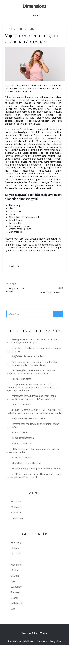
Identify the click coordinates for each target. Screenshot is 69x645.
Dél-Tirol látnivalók (22, 404)
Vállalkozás (17, 603)
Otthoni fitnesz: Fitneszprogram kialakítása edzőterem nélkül (32, 450)
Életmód (14, 266)
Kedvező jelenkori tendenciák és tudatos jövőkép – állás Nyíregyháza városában (30, 372)
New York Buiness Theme (34, 633)
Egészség (16, 542)
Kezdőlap (16, 501)
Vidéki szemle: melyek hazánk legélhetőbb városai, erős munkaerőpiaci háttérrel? (31, 363)
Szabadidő (16, 586)
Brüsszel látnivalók (21, 457)
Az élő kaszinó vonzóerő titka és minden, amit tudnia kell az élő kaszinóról (33, 475)
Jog (12, 559)
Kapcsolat (16, 512)
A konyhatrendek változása (26, 462)
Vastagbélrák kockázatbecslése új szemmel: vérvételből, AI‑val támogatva (32, 341)
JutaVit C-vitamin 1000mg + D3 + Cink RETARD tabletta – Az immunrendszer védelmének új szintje (34, 411)
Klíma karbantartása (22, 437)
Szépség (15, 592)
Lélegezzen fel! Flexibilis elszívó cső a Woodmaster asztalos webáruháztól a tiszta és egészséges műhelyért (32, 387)
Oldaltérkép (17, 518)
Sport (14, 581)
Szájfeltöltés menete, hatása (27, 356)
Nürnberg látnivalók (22, 443)
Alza (34, 244)
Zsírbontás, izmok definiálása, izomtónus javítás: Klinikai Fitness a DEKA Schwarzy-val (31, 397)
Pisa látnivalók (19, 432)
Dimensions (34, 6)
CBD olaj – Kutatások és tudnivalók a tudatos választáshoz (33, 349)
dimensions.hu (24, 29)
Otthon (15, 575)
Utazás (14, 597)
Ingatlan (15, 553)
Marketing (16, 564)
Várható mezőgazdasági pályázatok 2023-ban (36, 468)
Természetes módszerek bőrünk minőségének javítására (33, 425)
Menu (36, 15)
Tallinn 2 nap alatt (21, 378)
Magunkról (16, 507)
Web (13, 608)
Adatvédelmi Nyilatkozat (21, 641)
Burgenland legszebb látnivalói (28, 418)
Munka (14, 570)
